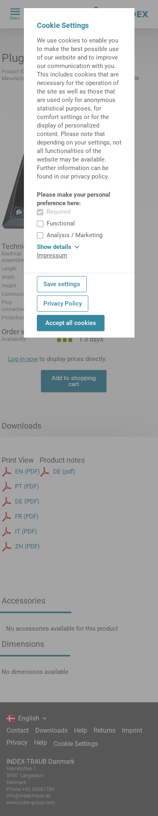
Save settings (61, 284)
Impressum (52, 255)
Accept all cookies (70, 323)
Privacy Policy (62, 303)
